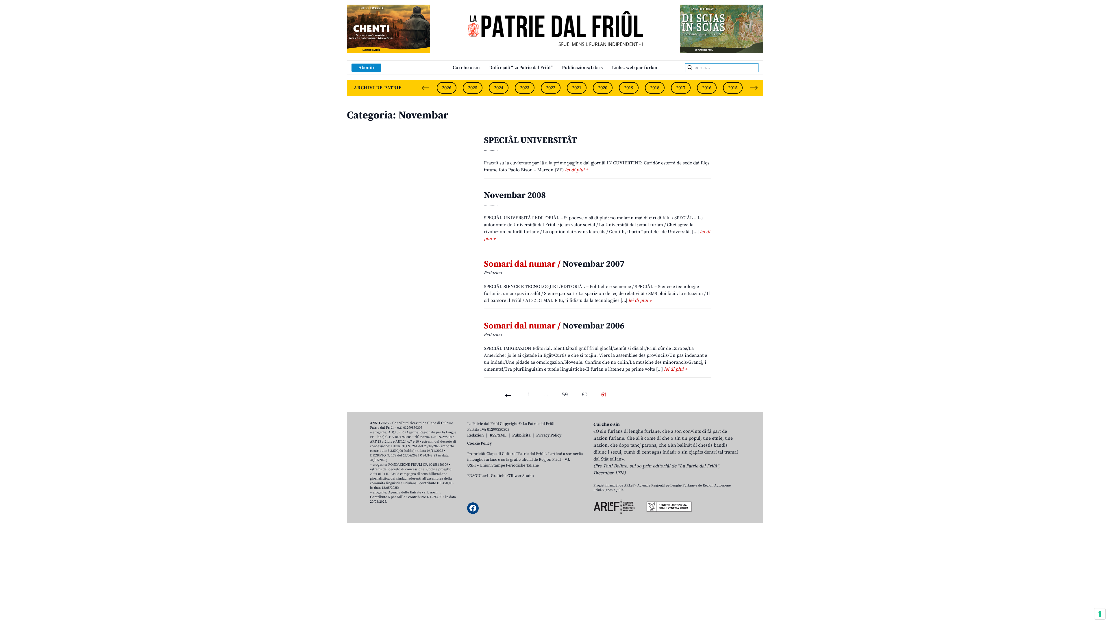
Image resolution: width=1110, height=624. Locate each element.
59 (565, 394)
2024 (498, 88)
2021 (576, 88)
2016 (706, 88)
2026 (446, 88)
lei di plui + (576, 170)
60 (584, 394)
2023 (524, 88)
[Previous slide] (425, 87)
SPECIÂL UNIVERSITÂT (530, 140)
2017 (680, 88)
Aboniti (366, 67)
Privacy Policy (548, 435)
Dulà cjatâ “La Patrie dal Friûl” (521, 67)
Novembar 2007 (554, 264)
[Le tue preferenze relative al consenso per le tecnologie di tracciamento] (1099, 613)
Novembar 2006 (554, 325)
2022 (550, 88)
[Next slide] (753, 87)
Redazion (475, 435)
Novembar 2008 (515, 195)
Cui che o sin (466, 67)
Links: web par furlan (634, 67)
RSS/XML (498, 435)
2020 (602, 88)
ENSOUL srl (477, 475)
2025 (472, 88)
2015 (732, 88)
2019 (628, 88)
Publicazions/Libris (582, 67)
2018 (654, 88)
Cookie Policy (479, 443)
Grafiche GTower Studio (512, 475)
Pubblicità (521, 435)
